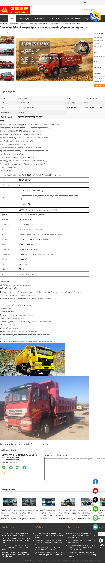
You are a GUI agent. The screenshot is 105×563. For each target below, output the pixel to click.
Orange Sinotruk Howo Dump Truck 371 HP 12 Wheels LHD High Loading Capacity (82, 555)
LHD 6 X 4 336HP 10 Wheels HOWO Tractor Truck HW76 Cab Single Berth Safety (49, 535)
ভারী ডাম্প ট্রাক (29, 444)
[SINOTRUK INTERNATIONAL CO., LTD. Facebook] (101, 541)
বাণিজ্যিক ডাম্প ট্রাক (42, 444)
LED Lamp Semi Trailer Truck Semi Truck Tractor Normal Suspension (15, 534)
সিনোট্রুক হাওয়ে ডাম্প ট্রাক (12, 444)
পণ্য (12, 19)
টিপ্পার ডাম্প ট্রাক (14, 24)
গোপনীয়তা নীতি (28, 561)
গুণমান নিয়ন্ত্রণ (55, 19)
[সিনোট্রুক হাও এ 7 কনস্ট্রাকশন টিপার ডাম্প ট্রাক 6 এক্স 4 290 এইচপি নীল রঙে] (68, 502)
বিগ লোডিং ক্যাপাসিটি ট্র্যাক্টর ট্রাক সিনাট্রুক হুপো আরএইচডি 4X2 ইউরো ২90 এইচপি (47, 549)
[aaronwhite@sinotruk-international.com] (95, 527)
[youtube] (95, 491)
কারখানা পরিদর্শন (40, 19)
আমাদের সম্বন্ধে (24, 19)
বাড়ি (4, 19)
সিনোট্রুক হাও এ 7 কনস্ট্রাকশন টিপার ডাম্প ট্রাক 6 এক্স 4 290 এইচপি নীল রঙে (67, 513)
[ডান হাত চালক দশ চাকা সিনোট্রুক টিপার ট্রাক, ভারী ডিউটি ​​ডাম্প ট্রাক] (29, 502)
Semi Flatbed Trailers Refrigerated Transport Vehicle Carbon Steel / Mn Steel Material (15, 555)
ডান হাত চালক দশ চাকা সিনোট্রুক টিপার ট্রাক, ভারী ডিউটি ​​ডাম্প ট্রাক (29, 513)
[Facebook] (95, 482)
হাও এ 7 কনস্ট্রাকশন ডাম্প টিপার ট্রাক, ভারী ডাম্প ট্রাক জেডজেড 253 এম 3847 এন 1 (87, 513)
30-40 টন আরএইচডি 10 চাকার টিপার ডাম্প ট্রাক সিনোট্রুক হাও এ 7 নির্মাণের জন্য (10, 513)
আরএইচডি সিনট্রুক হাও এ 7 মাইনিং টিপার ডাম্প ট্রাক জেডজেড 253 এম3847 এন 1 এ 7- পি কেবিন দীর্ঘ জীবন (48, 514)
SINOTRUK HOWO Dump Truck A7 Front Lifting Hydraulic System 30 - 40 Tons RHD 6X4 (81, 535)
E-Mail (102, 545)
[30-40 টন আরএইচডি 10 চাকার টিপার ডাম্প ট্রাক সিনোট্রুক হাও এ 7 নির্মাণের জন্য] (9, 502)
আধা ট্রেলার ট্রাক (8, 527)
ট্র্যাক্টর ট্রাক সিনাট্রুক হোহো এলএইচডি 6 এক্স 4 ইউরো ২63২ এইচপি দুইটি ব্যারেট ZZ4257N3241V (49, 554)
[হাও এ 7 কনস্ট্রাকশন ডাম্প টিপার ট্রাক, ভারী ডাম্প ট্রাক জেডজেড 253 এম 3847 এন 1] (87, 502)
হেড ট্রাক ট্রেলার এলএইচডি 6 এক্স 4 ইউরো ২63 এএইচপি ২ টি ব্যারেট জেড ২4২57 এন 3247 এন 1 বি (49, 543)
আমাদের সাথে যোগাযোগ (72, 19)
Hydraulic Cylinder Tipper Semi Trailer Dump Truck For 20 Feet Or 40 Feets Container (16, 541)
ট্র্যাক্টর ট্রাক (39, 527)
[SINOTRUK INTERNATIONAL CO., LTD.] (15, 10)
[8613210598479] (95, 518)
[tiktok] (95, 500)
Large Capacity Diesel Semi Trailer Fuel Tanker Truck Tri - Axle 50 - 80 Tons (15, 548)
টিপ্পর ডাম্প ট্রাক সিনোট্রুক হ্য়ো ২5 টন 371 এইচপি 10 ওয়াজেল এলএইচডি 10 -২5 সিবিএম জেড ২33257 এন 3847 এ (81, 548)
